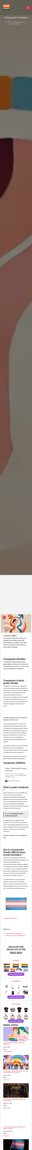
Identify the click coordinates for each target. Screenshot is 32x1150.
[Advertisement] (16, 591)
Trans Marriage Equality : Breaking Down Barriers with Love (14, 1127)
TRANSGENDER (7, 1051)
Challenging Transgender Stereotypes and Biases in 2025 (14, 1099)
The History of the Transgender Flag (15, 935)
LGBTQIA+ (17, 24)
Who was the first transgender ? (14, 933)
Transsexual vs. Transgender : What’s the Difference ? (14, 1043)
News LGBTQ (7, 1108)
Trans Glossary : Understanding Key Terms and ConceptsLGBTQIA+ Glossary (15, 1071)
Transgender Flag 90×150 (10, 918)
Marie (9, 22)
